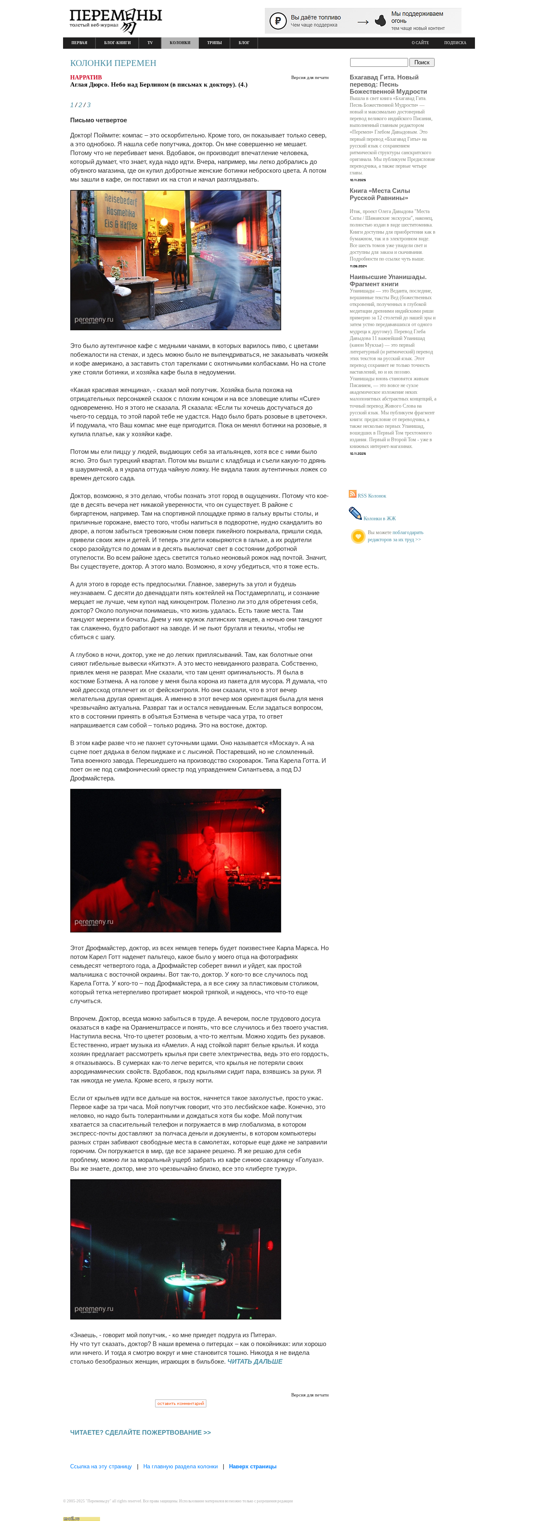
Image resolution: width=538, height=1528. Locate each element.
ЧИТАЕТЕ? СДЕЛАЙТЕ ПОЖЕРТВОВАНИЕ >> (140, 1432)
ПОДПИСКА (455, 43)
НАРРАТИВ (86, 77)
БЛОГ (244, 43)
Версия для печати (310, 77)
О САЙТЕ (420, 43)
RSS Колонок (372, 496)
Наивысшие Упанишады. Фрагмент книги (388, 280)
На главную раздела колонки (180, 1466)
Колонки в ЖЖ (380, 519)
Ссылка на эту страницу (101, 1466)
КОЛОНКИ (180, 43)
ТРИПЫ (214, 43)
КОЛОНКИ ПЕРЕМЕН (113, 63)
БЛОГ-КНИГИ (117, 43)
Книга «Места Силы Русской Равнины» (380, 194)
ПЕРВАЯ (79, 43)
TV (150, 43)
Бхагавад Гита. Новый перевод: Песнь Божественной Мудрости (388, 84)
